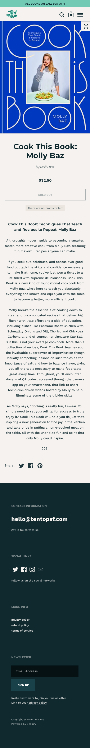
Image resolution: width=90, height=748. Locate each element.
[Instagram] (32, 569)
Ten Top (39, 719)
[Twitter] (15, 569)
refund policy (20, 625)
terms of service (22, 630)
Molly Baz (47, 167)
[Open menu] (80, 14)
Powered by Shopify (23, 723)
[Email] (40, 569)
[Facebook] (24, 569)
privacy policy (20, 619)
